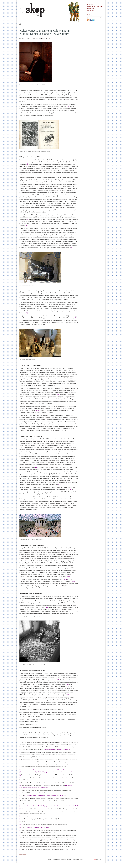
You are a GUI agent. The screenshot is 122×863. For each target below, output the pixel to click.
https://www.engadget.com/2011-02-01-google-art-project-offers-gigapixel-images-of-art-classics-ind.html (50, 769)
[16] (68, 576)
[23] (68, 695)
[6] (71, 247)
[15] (70, 489)
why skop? (100, 6)
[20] (74, 611)
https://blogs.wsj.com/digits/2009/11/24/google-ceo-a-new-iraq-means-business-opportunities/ (48, 772)
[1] (68, 106)
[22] (67, 684)
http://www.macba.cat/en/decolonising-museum (36, 827)
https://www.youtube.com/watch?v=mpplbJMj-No (57, 749)
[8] (77, 316)
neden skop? (91, 6)
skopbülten (90, 11)
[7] (27, 313)
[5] (26, 225)
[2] (27, 164)
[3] (56, 188)
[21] (59, 680)
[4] (28, 219)
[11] (37, 410)
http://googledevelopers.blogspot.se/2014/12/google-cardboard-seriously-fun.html (45, 795)
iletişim (89, 15)
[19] (47, 607)
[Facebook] (91, 20)
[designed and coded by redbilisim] (98, 859)
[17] (65, 579)
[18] (73, 581)
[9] (75, 318)
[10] (58, 394)
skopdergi (90, 8)
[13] (36, 467)
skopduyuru (91, 13)
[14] (59, 484)
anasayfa (90, 4)
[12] (77, 424)
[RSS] (88, 20)
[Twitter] (93, 20)
